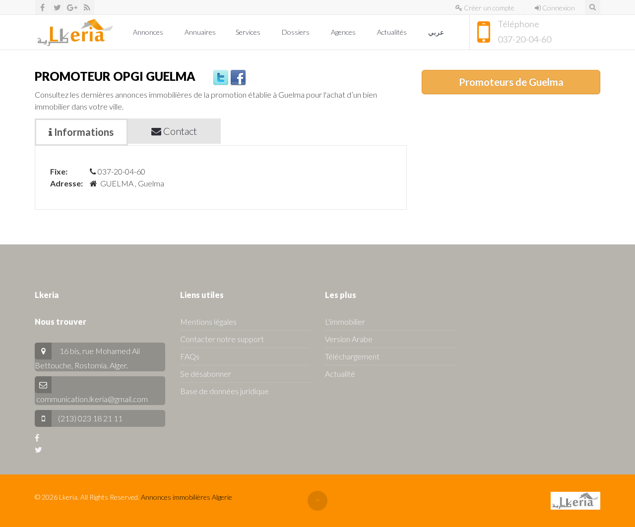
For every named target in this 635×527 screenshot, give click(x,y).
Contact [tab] (179, 131)
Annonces (149, 32)
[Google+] (72, 7)
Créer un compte (488, 7)
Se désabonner (205, 373)
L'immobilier (345, 321)
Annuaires (200, 32)
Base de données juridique (224, 391)
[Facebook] (42, 7)
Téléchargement (352, 356)
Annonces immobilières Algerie (186, 497)
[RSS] (87, 7)
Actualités (392, 32)
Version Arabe (349, 339)
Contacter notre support (222, 339)
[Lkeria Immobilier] (75, 32)
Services (249, 32)
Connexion (558, 7)
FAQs (189, 356)
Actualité (340, 373)
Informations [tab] (83, 132)
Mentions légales (208, 321)
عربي (436, 32)
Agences (344, 32)
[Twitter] (57, 7)
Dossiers (296, 32)
